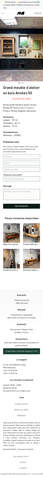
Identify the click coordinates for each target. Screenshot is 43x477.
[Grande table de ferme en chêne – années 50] (31, 234)
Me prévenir (21, 206)
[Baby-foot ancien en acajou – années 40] (11, 234)
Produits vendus (21, 404)
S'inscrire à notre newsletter (21, 351)
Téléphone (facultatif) (12, 174)
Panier (37, 13)
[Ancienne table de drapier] (31, 260)
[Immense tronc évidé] (11, 260)
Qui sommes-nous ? (21, 456)
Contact (23, 462)
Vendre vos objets (21, 409)
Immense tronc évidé (12, 270)
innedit (40, 474)
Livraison (23, 468)
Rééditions (21, 415)
